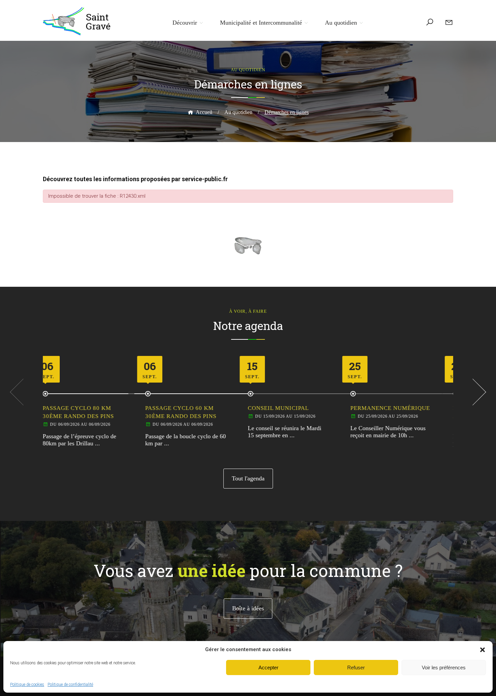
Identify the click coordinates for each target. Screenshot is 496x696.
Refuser (356, 667)
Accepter (268, 667)
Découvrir (184, 22)
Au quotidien (341, 22)
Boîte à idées (248, 608)
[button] (482, 649)
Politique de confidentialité (70, 684)
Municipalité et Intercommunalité (261, 22)
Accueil (204, 112)
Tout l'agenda (248, 478)
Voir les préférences (444, 667)
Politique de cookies (27, 684)
